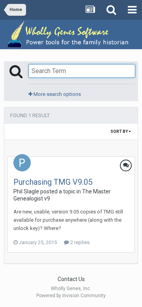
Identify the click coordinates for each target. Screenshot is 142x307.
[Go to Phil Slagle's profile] (22, 162)
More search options (56, 94)
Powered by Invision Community (71, 295)
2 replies (79, 242)
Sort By (119, 131)
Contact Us (71, 279)
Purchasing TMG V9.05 (52, 182)
